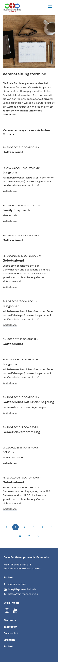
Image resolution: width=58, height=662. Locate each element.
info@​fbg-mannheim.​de (22, 589)
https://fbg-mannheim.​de (23, 594)
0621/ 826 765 (17, 584)
